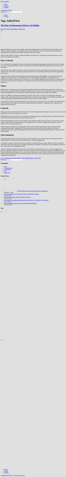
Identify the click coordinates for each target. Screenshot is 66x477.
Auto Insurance (8, 168)
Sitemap (6, 7)
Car (5, 171)
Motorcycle (22, 29)
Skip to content (5, 1)
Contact (6, 6)
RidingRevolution (29, 158)
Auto (5, 166)
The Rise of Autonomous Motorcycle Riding (20, 25)
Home (5, 4)
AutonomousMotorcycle (17, 158)
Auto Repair (7, 169)
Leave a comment (5, 158)
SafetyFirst (38, 158)
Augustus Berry (14, 29)
